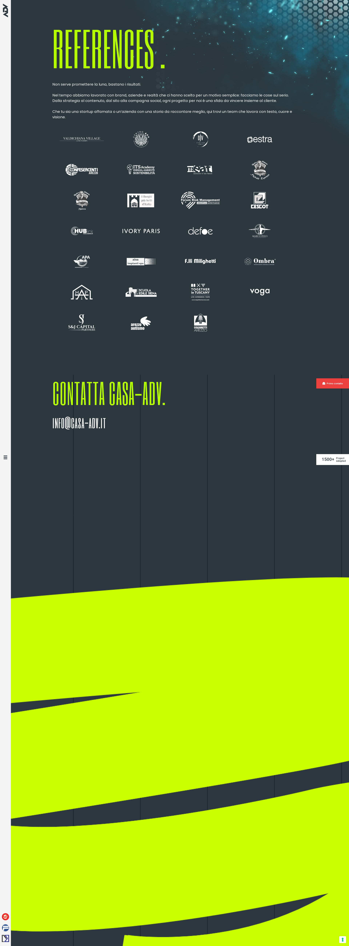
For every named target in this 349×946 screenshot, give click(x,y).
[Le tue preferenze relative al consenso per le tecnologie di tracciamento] (342, 939)
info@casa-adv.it (79, 422)
